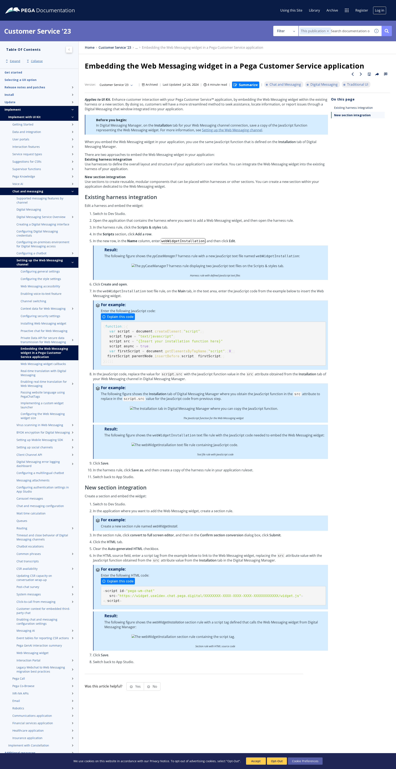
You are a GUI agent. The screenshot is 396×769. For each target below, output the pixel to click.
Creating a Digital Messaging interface (42, 224)
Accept (256, 761)
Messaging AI (25, 631)
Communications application (32, 716)
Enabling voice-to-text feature (41, 294)
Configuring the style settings (41, 279)
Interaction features (26, 147)
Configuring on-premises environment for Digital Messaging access (42, 244)
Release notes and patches (25, 87)
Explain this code (120, 316)
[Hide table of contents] (69, 49)
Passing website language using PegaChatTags (43, 394)
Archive (332, 10)
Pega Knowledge (23, 176)
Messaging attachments (33, 480)
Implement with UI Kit (24, 117)
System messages (28, 594)
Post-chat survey (27, 587)
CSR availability (27, 569)
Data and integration (26, 132)
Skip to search (50, 4)
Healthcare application (28, 730)
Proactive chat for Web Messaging (44, 331)
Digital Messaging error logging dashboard (38, 464)
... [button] (136, 47)
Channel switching (33, 301)
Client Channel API (29, 455)
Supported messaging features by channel (39, 200)
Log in (379, 10)
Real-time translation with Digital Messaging (43, 373)
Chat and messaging (27, 191)
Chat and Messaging (285, 84)
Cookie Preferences (305, 761)
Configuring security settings (40, 316)
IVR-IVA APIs (20, 693)
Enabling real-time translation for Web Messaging (44, 384)
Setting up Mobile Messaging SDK (39, 440)
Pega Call (18, 678)
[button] (327, 31)
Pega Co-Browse (23, 686)
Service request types (27, 154)
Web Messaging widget (32, 653)
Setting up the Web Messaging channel (39, 262)
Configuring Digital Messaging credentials (37, 233)
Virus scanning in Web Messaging (39, 425)
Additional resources (20, 753)
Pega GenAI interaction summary (39, 645)
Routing (21, 528)
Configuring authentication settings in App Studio (42, 489)
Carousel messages (29, 498)
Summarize (248, 85)
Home (89, 47)
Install (9, 95)
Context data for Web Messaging (43, 308)
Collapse (37, 61)
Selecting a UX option (21, 80)
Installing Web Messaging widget (43, 323)
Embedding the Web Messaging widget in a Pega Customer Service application (44, 353)
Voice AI (17, 184)
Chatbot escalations (30, 546)
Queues (21, 521)
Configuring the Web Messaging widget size (43, 416)
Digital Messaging (28, 209)
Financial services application (32, 723)
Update (10, 102)
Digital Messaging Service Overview (40, 217)
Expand (15, 61)
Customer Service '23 (115, 47)
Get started (13, 72)
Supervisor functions (26, 169)
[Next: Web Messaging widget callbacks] (361, 74)
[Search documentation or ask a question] (387, 31)
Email (16, 701)
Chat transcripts (27, 561)
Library (314, 10)
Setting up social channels (34, 447)
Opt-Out (277, 761)
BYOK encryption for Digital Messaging (43, 432)
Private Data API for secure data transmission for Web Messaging (43, 340)
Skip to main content (18, 4)
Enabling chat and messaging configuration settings (36, 621)
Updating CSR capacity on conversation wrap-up (34, 578)
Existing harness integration (353, 108)
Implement (13, 109)
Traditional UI (357, 84)
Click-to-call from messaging (35, 602)
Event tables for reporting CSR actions (42, 638)
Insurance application (27, 738)
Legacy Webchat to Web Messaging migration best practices (40, 669)
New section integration (352, 115)
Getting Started (22, 124)
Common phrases (28, 554)
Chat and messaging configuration (40, 506)
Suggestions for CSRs (26, 162)
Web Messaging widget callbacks (43, 364)
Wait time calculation (31, 513)
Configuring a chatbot (31, 253)
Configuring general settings (40, 271)
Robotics (18, 708)
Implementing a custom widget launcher (42, 405)
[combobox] (335, 31)
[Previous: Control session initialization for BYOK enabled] (353, 74)
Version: (90, 84)
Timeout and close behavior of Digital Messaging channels (42, 537)
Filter (281, 31)
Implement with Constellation (28, 745)
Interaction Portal (28, 660)
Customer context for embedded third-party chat (43, 611)
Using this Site (291, 10)
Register (361, 10)
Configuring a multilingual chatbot (40, 473)
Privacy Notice (159, 761)
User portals (20, 139)
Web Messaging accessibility (40, 286)
